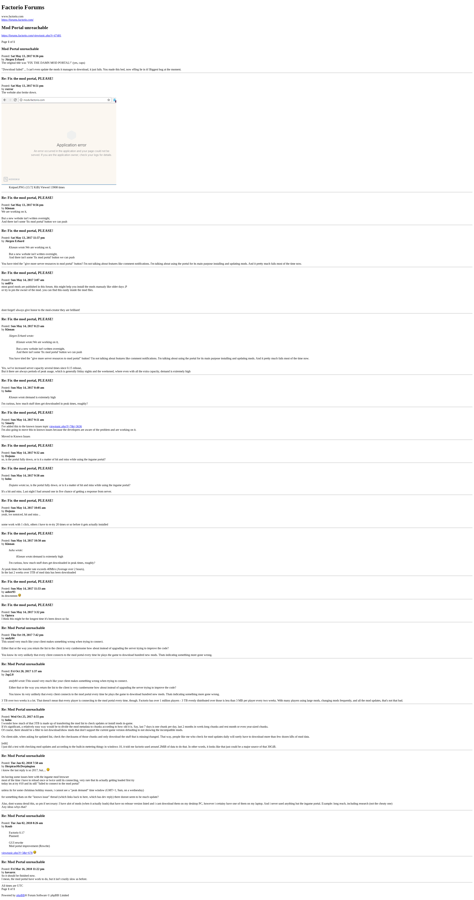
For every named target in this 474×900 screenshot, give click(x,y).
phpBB (20, 895)
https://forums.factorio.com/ (17, 19)
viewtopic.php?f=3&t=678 (17, 852)
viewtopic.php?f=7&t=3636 (65, 426)
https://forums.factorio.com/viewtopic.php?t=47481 (31, 35)
